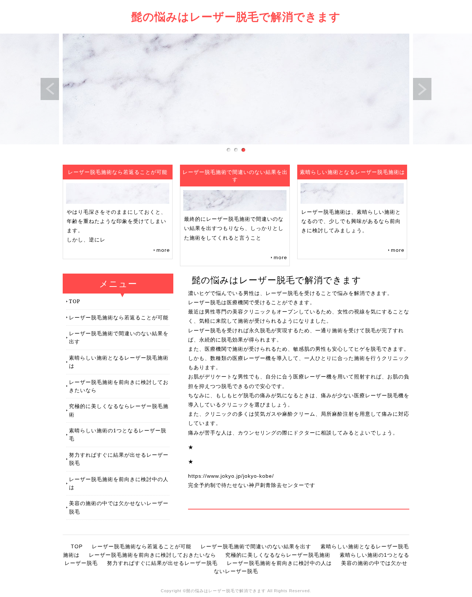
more (163, 250)
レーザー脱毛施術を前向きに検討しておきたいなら (119, 386)
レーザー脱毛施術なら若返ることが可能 (119, 317)
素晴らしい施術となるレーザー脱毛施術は (119, 361)
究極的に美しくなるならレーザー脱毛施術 (119, 410)
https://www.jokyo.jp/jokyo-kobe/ (231, 476)
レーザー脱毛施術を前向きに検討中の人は (119, 483)
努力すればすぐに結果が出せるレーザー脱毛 (119, 458)
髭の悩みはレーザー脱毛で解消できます (236, 16)
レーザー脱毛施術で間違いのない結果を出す (119, 337)
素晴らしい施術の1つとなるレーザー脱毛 (117, 434)
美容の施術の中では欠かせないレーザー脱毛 (119, 507)
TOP (74, 301)
